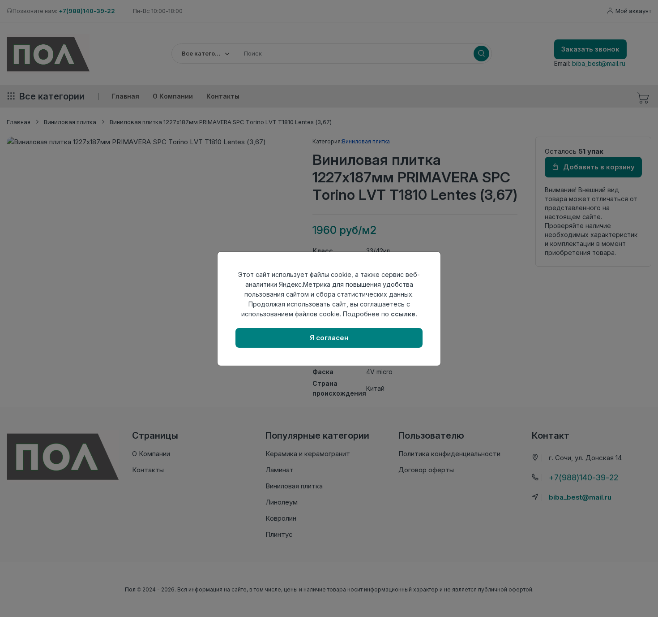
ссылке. (404, 314)
